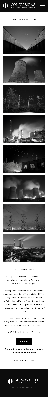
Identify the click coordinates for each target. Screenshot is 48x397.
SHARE (24, 341)
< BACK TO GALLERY (24, 361)
